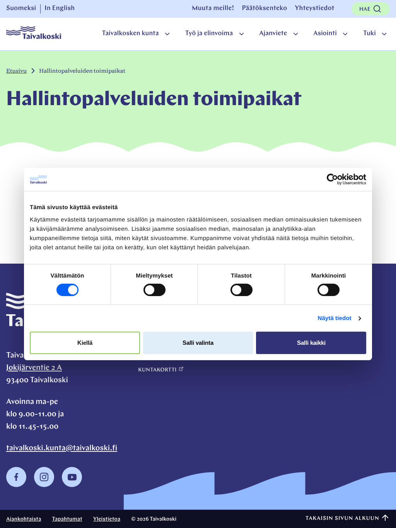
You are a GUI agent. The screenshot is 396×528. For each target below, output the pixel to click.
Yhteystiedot (314, 8)
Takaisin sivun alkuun (342, 518)
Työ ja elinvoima (209, 34)
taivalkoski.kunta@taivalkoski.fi (61, 448)
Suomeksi (21, 8)
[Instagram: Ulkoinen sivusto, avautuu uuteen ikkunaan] (44, 485)
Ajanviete (273, 34)
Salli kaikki (311, 342)
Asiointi (325, 34)
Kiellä (84, 342)
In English (59, 8)
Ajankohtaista (23, 519)
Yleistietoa (106, 519)
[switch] (154, 290)
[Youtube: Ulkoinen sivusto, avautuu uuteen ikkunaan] (72, 485)
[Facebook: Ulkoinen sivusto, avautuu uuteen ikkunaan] (16, 485)
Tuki (369, 34)
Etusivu (16, 71)
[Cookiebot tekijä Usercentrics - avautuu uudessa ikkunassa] (332, 179)
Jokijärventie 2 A (34, 368)
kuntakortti (157, 370)
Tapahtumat (67, 519)
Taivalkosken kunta (130, 34)
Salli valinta (198, 342)
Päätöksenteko (264, 8)
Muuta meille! (213, 8)
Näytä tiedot (335, 318)
